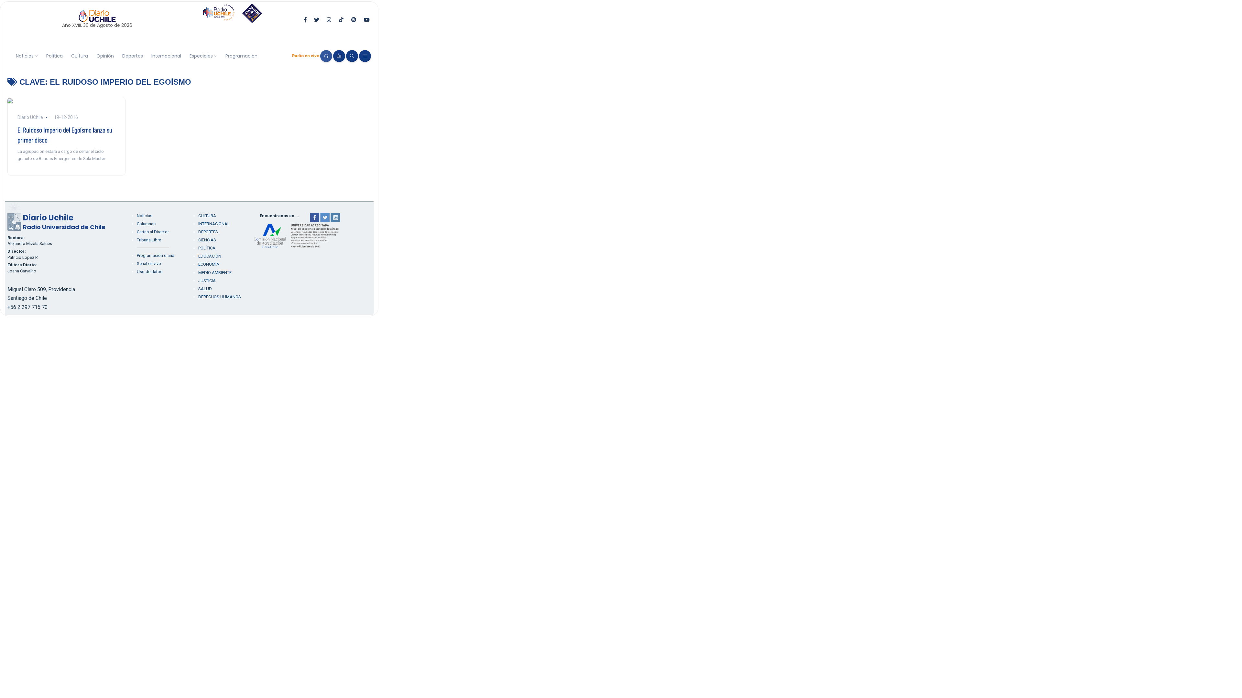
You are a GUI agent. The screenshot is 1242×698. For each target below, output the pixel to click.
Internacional (166, 56)
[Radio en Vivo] (326, 56)
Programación (241, 56)
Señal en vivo (149, 263)
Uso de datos (149, 271)
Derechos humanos (219, 296)
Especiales (201, 56)
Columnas (146, 223)
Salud (205, 288)
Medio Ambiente (215, 272)
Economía (208, 264)
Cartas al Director (153, 231)
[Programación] (339, 56)
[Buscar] (352, 56)
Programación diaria (155, 255)
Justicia (207, 280)
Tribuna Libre (149, 240)
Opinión (105, 56)
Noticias (25, 56)
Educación (209, 256)
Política (54, 56)
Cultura (79, 56)
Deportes (132, 56)
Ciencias (207, 240)
